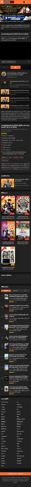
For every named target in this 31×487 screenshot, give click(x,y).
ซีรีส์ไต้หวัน (4, 429)
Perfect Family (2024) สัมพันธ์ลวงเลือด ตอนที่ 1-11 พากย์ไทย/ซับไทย (18, 337)
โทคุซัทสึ (19, 461)
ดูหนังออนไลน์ (20, 431)
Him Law (15, 152)
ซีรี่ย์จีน (18, 298)
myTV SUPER (11, 138)
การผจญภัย (15, 390)
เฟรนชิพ (3, 456)
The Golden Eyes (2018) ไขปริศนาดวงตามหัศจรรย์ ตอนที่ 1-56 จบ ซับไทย (19, 387)
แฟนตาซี (24, 349)
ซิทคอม (3, 416)
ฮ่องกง (9, 145)
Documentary (4, 402)
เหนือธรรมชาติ (14, 309)
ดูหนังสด (3, 431)
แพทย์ (2, 458)
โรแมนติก (20, 309)
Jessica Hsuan (22, 152)
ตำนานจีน (11, 349)
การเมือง (3, 409)
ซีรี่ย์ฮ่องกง (4, 157)
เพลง (18, 453)
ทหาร (14, 300)
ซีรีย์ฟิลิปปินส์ (20, 421)
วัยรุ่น (21, 300)
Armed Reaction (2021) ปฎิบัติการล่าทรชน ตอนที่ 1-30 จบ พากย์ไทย (14, 39)
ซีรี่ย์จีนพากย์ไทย (23, 298)
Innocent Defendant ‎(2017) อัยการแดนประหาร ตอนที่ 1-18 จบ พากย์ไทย (18, 377)
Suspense (3, 404)
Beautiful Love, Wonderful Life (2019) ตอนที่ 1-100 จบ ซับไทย (17, 355)
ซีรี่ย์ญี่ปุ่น (3, 421)
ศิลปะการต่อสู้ (4, 448)
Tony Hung (20, 154)
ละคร (10, 319)
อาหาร (2, 453)
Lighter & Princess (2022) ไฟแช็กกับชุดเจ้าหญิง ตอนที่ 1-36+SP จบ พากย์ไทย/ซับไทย (19, 367)
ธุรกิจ (27, 318)
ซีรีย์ (18, 416)
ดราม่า (10, 300)
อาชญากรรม (5, 160)
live (18, 402)
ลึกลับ (21, 157)
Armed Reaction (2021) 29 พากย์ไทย (22, 180)
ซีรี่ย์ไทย (14, 307)
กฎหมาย (15, 379)
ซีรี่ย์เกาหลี (23, 318)
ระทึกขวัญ (23, 339)
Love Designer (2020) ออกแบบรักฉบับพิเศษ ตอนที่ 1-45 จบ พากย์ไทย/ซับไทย (19, 326)
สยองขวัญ (3, 451)
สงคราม (19, 448)
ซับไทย (14, 298)
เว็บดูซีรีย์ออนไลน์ (12, 474)
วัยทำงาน (3, 446)
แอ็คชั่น (24, 300)
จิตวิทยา (19, 412)
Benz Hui (9, 152)
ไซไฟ (2, 465)
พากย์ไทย (15, 157)
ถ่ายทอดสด (4, 436)
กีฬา (18, 409)
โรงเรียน (3, 463)
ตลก (10, 157)
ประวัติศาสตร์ (22, 307)
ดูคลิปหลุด (20, 474)
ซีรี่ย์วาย (3, 424)
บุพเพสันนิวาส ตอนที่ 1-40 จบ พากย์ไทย (19, 305)
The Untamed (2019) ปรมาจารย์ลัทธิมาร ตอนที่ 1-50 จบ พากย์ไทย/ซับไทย (19, 344)
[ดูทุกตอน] (15, 67)
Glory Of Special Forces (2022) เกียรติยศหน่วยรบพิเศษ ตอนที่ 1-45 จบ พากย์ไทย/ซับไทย (18, 296)
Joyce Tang (5, 154)
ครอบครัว (15, 318)
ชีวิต (2, 414)
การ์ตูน (2, 407)
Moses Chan (13, 154)
